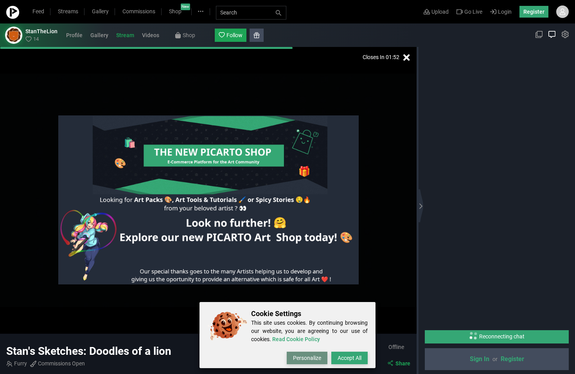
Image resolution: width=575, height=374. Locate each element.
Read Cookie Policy (296, 339)
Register (533, 12)
